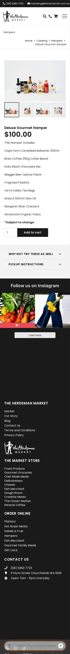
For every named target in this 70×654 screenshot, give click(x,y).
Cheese (9, 485)
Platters (10, 521)
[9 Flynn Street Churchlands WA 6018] (7, 573)
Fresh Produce (14, 469)
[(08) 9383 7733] (7, 568)
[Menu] (64, 16)
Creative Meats (15, 497)
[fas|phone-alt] (50, 16)
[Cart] (56, 16)
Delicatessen (13, 481)
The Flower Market (17, 501)
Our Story (11, 416)
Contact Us (12, 425)
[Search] (45, 16)
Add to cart (32, 232)
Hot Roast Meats (16, 526)
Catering (41, 41)
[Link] (15, 16)
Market (9, 411)
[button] (60, 66)
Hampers (9, 32)
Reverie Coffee (14, 505)
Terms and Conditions (19, 430)
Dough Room (13, 493)
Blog (7, 421)
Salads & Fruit (13, 531)
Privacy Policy (14, 435)
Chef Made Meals (16, 476)
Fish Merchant (14, 489)
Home (28, 41)
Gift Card (10, 550)
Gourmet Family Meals (20, 545)
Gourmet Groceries (18, 473)
